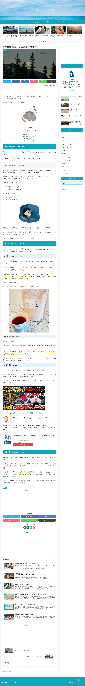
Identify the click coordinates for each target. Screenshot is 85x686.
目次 (27, 127)
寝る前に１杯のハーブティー (30, 134)
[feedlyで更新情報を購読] (31, 527)
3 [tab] (43, 41)
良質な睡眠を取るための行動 (29, 130)
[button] (51, 81)
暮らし (5, 487)
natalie (72, 79)
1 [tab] (39, 41)
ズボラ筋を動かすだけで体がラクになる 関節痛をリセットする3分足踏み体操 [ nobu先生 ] (33, 436)
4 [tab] (45, 41)
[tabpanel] (10, 32)
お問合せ (81, 680)
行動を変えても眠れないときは (30, 140)
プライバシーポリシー (68, 680)
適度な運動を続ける (28, 138)
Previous (1, 32)
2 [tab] (41, 41)
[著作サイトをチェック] (24, 527)
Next (83, 32)
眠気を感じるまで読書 (29, 136)
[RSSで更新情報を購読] (34, 527)
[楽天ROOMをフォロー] (27, 527)
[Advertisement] (29, 90)
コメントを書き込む (29, 667)
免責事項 (76, 680)
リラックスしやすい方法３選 (29, 132)
